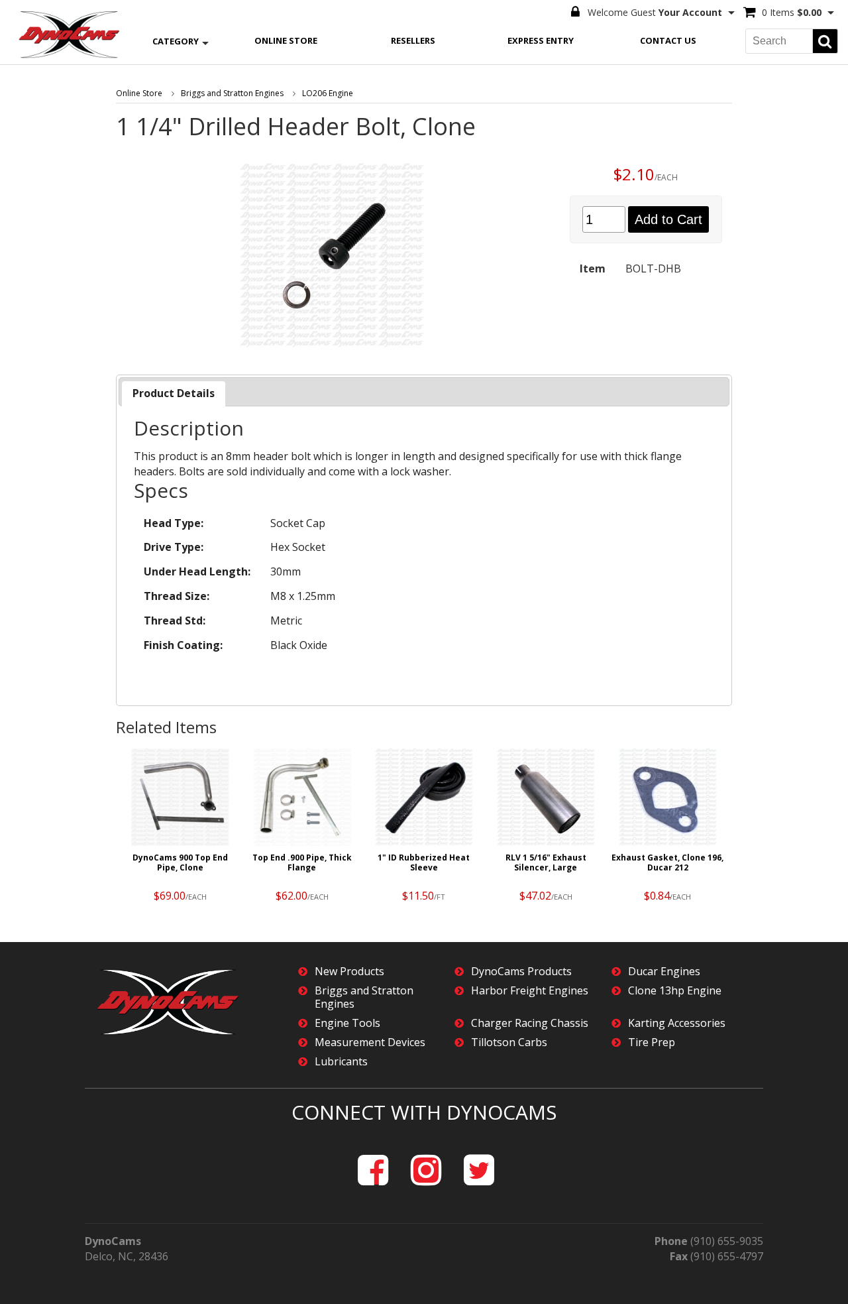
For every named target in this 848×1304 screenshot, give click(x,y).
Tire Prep (651, 1042)
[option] (180, 828)
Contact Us (668, 40)
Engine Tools (347, 1023)
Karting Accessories (676, 1023)
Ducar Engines (664, 971)
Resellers (413, 40)
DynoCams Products (521, 971)
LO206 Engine (327, 93)
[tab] (173, 393)
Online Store (285, 40)
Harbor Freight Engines (529, 990)
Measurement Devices (370, 1042)
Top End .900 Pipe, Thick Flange (302, 862)
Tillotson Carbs (509, 1042)
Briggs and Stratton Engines (232, 93)
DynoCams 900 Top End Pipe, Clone (180, 862)
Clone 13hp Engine (674, 990)
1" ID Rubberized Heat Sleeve (424, 862)
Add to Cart (668, 219)
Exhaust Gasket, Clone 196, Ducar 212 (667, 862)
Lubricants (341, 1061)
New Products (349, 971)
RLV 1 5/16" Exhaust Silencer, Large (545, 862)
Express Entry (540, 40)
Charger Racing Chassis (529, 1023)
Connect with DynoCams (424, 1112)
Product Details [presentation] (173, 393)
